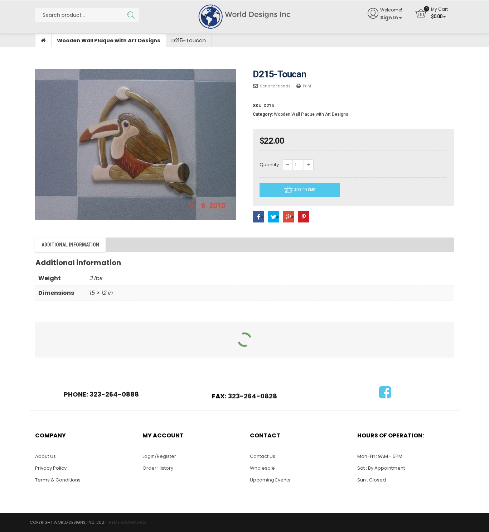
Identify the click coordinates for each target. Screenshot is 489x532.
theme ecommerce (126, 522)
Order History (157, 468)
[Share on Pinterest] (303, 217)
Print (307, 86)
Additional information (70, 245)
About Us (45, 456)
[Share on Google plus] (288, 217)
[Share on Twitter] (273, 217)
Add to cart (305, 189)
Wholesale (262, 468)
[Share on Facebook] (258, 217)
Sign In (389, 17)
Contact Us (262, 456)
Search (131, 15)
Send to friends (275, 86)
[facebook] (385, 395)
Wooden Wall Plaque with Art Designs (108, 40)
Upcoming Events (270, 479)
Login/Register (159, 456)
